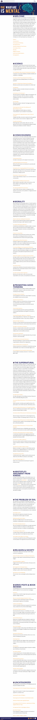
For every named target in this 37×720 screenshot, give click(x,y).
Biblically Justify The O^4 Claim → (19, 518)
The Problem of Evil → (17, 48)
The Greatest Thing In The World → (19, 609)
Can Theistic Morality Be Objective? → (20, 224)
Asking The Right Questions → (19, 320)
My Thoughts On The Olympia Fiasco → (20, 567)
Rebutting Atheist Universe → (18, 658)
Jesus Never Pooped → (17, 710)
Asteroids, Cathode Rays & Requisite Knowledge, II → (23, 83)
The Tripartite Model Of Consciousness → (21, 187)
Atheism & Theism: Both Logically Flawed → (21, 700)
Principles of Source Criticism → (19, 294)
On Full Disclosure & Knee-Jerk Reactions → (21, 339)
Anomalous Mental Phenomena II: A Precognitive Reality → (24, 407)
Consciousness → (16, 41)
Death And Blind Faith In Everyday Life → (21, 344)
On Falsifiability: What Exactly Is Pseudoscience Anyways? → (24, 72)
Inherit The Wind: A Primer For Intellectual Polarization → (24, 555)
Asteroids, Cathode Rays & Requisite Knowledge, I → (23, 77)
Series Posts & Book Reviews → (19, 53)
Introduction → (25, 480)
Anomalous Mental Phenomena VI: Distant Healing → (23, 432)
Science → (15, 39)
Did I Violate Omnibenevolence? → (19, 523)
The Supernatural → (17, 44)
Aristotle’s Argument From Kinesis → (20, 46)
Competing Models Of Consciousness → (20, 162)
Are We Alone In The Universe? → (19, 93)
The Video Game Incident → (18, 394)
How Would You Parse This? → (19, 453)
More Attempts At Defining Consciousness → (21, 180)
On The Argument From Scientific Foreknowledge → (23, 350)
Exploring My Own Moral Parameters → (20, 240)
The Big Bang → (16, 87)
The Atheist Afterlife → (17, 651)
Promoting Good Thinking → (18, 42)
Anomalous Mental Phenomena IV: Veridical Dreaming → (24, 419)
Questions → (15, 592)
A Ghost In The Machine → (18, 603)
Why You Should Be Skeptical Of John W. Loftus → (22, 598)
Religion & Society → (17, 51)
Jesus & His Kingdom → (17, 626)
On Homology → (16, 101)
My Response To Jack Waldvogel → (19, 572)
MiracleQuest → (16, 646)
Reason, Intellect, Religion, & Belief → (20, 715)
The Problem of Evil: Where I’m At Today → (21, 536)
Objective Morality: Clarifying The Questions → (22, 219)
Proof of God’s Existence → (18, 308)
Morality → (15, 49)
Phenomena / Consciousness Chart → (20, 175)
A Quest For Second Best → (18, 233)
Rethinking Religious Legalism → (19, 561)
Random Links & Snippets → (18, 668)
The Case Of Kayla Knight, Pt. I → (19, 459)
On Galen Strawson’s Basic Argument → (20, 272)
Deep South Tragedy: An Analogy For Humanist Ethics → (23, 255)
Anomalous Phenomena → (18, 633)
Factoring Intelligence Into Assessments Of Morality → (23, 247)
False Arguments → (16, 639)
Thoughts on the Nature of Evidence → (20, 326)
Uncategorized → (16, 54)
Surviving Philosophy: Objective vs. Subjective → (22, 315)
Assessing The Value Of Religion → (19, 695)
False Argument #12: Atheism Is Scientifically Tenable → (23, 697)
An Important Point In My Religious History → (22, 707)
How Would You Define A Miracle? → (20, 439)
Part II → (19, 484)
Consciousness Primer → (17, 158)
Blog (35, 1)
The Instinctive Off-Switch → (18, 333)
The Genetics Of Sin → (17, 265)
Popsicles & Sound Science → (18, 299)
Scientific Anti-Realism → (18, 121)
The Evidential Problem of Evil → (19, 530)
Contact (2, 719)
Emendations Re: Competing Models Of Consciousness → (24, 168)
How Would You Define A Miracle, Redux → (21, 446)
